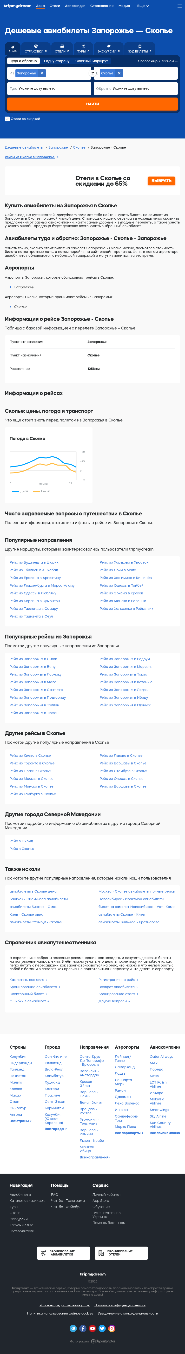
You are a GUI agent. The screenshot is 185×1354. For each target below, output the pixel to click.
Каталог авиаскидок (27, 1200)
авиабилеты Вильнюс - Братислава (129, 922)
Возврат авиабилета (117, 987)
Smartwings (159, 1109)
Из (12, 73)
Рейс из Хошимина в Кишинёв (126, 577)
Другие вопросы (113, 1001)
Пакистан (18, 1076)
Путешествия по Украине (106, 1214)
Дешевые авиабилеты (24, 147)
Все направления (94, 1157)
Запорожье (58, 147)
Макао (15, 1095)
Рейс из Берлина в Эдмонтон (35, 601)
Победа (156, 1069)
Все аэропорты (128, 1133)
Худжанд (52, 1082)
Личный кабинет (106, 1194)
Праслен (52, 1095)
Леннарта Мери (123, 1082)
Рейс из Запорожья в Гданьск (125, 705)
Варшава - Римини (89, 1132)
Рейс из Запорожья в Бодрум (125, 659)
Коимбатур (54, 1076)
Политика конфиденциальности (119, 1305)
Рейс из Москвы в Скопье (31, 778)
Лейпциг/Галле (123, 1058)
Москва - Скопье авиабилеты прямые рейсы (137, 891)
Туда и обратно (23, 61)
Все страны (19, 1121)
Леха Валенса (127, 1103)
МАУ (154, 1063)
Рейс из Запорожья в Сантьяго (36, 689)
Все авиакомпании (165, 1133)
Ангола (16, 1114)
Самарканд (125, 1067)
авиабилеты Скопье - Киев (122, 914)
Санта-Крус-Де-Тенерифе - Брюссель (92, 1060)
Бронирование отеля (117, 994)
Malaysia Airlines (157, 1101)
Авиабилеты (20, 1194)
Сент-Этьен (55, 1101)
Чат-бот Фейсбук (65, 1207)
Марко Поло (125, 1126)
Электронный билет (27, 994)
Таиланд (17, 1069)
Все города (55, 1129)
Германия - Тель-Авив (89, 1121)
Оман (14, 1101)
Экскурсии (19, 1219)
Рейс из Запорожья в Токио (123, 674)
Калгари (52, 1089)
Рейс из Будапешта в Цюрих (34, 562)
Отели (15, 1213)
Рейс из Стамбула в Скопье (123, 771)
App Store (100, 1200)
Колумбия (18, 1056)
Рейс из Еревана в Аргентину (35, 577)
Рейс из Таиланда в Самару (34, 608)
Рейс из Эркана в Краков (121, 593)
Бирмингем (54, 1108)
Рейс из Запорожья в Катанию (126, 682)
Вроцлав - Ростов (88, 1111)
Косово (16, 1089)
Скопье (79, 147)
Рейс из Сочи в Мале (118, 570)
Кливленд (53, 1063)
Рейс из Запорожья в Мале (33, 682)
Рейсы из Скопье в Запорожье (30, 157)
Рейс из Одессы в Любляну (33, 593)
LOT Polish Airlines (158, 1084)
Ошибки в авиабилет (28, 1001)
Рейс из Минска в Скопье (31, 786)
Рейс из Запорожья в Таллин (34, 705)
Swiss (154, 1076)
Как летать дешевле (27, 979)
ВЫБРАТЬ (162, 180)
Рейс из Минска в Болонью (123, 601)
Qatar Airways (161, 1056)
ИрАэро (156, 1093)
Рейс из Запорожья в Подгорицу (38, 697)
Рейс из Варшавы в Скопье (123, 763)
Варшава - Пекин (89, 1094)
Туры (14, 1207)
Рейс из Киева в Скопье (30, 755)
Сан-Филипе (56, 1056)
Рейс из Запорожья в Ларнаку (35, 674)
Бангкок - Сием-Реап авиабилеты (39, 899)
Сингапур (18, 1108)
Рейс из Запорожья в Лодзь (123, 689)
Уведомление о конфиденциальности (128, 1313)
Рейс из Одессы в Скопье (122, 778)
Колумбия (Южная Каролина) (54, 1118)
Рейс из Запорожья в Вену (32, 666)
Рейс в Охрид (21, 841)
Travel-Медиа (21, 1225)
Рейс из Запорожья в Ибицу (124, 697)
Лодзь (120, 1073)
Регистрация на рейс (117, 979)
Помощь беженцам (109, 1222)
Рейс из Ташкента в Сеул (31, 616)
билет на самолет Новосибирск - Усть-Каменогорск (137, 906)
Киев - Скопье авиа (26, 914)
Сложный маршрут (91, 61)
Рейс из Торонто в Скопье (32, 763)
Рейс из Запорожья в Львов (33, 659)
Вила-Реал (54, 1069)
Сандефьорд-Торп (127, 1118)
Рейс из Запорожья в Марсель (126, 666)
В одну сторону (56, 61)
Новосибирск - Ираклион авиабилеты (131, 899)
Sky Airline (158, 1116)
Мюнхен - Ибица (88, 1149)
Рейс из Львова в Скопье (121, 755)
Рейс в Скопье (22, 848)
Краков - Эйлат (87, 1083)
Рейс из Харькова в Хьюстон (124, 562)
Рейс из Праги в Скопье (30, 771)
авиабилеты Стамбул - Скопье (36, 922)
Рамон (120, 1090)
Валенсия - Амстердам (89, 1073)
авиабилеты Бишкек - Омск (33, 906)
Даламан (123, 1096)
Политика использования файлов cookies (60, 1313)
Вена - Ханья (91, 1102)
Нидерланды (21, 1063)
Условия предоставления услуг (65, 1305)
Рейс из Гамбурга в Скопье (33, 794)
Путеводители (22, 1231)
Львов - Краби (92, 1140)
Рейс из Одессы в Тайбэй (122, 585)
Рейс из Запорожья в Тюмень (35, 713)
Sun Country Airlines (160, 1125)
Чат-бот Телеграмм (68, 1200)
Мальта (16, 1082)
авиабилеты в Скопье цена (33, 891)
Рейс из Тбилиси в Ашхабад (34, 570)
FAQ (54, 1194)
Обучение (101, 1207)
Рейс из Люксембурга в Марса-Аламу (42, 585)
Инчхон (121, 1109)
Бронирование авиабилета (34, 987)
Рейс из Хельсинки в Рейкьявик (126, 608)
